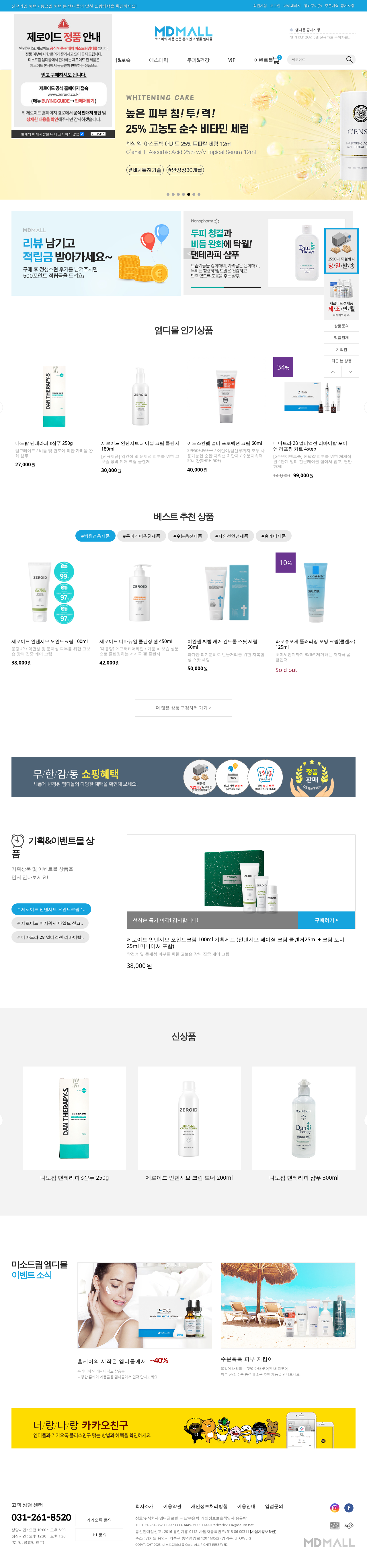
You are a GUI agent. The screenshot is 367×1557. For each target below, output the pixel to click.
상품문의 (341, 325)
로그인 (275, 6)
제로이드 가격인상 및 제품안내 (313, 37)
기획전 (341, 349)
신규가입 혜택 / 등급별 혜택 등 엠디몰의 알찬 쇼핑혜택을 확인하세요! (73, 6)
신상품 (183, 1036)
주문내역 (332, 6)
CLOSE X (98, 134)
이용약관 (172, 1506)
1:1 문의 (99, 1534)
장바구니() (313, 6)
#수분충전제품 (187, 536)
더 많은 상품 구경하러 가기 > (183, 707)
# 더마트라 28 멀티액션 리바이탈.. (50, 937)
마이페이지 (292, 6)
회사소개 (144, 1506)
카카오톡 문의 (99, 1520)
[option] (54, 415)
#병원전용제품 (95, 536)
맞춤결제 (341, 337)
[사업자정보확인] (263, 1531)
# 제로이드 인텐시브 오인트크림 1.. (51, 909)
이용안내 (246, 1506)
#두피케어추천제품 (141, 536)
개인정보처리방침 (209, 1506)
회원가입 (260, 6)
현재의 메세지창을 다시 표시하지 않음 (50, 134)
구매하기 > (326, 920)
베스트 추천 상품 (183, 517)
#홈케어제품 (273, 536)
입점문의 (274, 1506)
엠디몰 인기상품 (183, 330)
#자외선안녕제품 (231, 536)
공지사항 (347, 6)
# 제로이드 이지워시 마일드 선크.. (50, 923)
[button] (333, 134)
